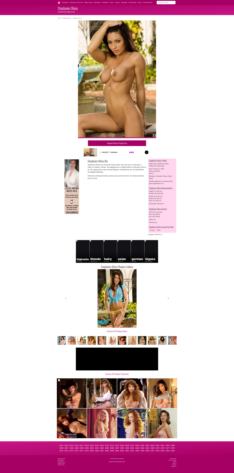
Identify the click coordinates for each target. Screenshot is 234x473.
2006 (137, 445)
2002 (157, 445)
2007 (132, 445)
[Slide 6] (118, 325)
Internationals (132, 2)
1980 (152, 448)
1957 (152, 451)
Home (59, 18)
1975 (61, 451)
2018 (77, 445)
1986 (122, 448)
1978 (163, 448)
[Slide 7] (122, 325)
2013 (102, 445)
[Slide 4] (112, 325)
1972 (76, 451)
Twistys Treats (61, 464)
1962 (127, 451)
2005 (142, 445)
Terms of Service (172, 460)
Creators (117, 2)
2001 (163, 445)
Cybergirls (124, 2)
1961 (132, 451)
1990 (102, 448)
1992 (92, 448)
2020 (66, 445)
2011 (112, 445)
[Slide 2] (105, 325)
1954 (168, 451)
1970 (87, 451)
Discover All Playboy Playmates (117, 374)
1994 (82, 448)
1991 (97, 448)
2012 (107, 445)
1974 (66, 451)
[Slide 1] (102, 325)
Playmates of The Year (76, 2)
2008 (127, 445)
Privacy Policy (173, 458)
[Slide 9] (128, 325)
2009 (122, 445)
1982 (142, 448)
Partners (174, 464)
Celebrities (105, 2)
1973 (71, 451)
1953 (173, 451)
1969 (92, 451)
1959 (142, 451)
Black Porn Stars (61, 458)
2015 (92, 445)
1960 (137, 451)
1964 (117, 451)
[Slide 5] (115, 325)
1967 (102, 451)
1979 (157, 448)
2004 (147, 445)
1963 (122, 451)
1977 (168, 448)
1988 (112, 448)
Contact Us (173, 466)
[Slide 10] (131, 325)
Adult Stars (97, 2)
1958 (147, 451)
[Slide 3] (108, 325)
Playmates (65, 2)
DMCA (174, 461)
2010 (117, 445)
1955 (163, 451)
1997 (66, 448)
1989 (107, 448)
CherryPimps (61, 460)
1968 (97, 451)
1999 (173, 445)
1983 (137, 448)
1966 (107, 451)
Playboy (152, 230)
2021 (61, 445)
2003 (152, 445)
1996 (71, 448)
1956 (157, 451)
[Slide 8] (125, 325)
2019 (71, 445)
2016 (87, 445)
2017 (82, 445)
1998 (61, 448)
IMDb (158, 230)
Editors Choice (88, 2)
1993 (87, 448)
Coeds (111, 2)
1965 (112, 451)
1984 (132, 448)
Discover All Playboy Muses (117, 331)
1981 (147, 448)
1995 (76, 448)
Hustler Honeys (61, 461)
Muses (140, 2)
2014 (97, 445)
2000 (168, 445)
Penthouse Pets (147, 2)
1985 (127, 448)
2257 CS (174, 463)
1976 (173, 448)
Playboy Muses (67, 18)
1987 (117, 448)
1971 (82, 451)
